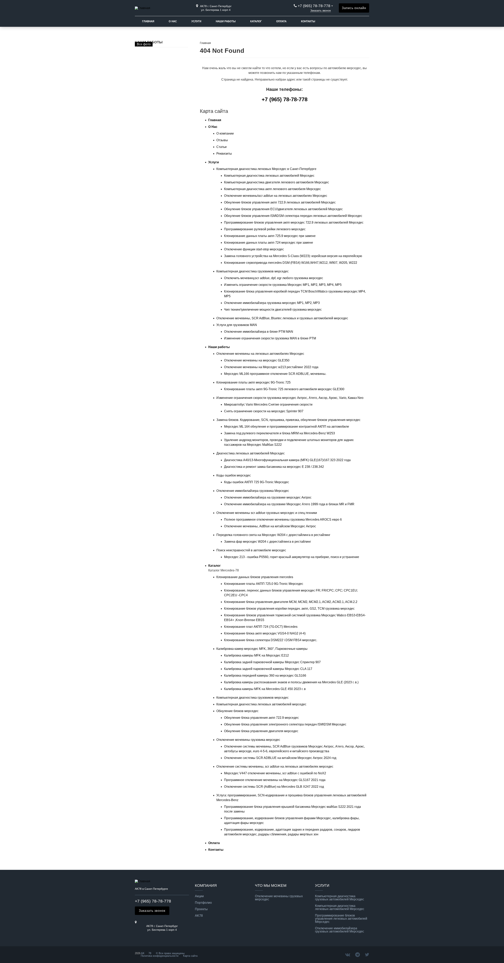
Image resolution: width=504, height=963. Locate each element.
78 (149, 953)
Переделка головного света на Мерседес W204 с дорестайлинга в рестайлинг (273, 535)
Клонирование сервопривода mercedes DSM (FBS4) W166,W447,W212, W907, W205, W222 (290, 262)
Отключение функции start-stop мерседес (254, 249)
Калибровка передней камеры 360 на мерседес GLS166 (265, 675)
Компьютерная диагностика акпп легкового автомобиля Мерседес (272, 189)
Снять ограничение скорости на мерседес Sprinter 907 (263, 411)
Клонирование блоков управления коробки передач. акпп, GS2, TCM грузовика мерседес (289, 608)
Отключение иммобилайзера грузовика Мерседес (252, 490)
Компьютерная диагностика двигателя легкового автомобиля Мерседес (276, 182)
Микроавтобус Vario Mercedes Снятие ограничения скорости (268, 404)
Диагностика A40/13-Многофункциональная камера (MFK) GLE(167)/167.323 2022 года (287, 460)
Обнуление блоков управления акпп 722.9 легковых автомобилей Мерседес (280, 202)
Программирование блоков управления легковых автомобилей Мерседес (341, 918)
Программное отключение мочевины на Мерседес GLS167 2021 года (274, 780)
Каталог (256, 21)
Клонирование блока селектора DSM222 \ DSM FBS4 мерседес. (270, 640)
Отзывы (222, 140)
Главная (148, 21)
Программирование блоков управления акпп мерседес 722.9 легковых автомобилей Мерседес (293, 222)
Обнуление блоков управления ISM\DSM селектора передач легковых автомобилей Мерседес (293, 215)
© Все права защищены (169, 953)
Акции (199, 896)
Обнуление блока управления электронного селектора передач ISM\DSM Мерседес (285, 724)
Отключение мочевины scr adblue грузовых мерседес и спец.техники (266, 512)
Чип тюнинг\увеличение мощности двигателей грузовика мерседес (273, 309)
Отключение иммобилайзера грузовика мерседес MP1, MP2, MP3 (272, 303)
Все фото (144, 44)
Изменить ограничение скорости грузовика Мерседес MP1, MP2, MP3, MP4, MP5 (283, 284)
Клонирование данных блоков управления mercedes (254, 577)
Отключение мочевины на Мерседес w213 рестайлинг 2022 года (271, 367)
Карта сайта (190, 955)
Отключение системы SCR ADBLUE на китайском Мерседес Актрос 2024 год (280, 758)
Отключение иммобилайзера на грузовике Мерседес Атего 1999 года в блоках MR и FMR (289, 504)
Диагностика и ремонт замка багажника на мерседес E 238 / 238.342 (274, 466)
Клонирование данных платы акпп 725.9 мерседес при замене (270, 236)
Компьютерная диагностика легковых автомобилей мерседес (261, 704)
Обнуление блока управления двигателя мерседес (261, 731)
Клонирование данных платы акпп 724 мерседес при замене (268, 242)
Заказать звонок (320, 10)
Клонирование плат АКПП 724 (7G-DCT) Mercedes (260, 626)
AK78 (199, 915)
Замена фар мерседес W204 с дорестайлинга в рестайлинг (267, 541)
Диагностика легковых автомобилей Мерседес (250, 453)
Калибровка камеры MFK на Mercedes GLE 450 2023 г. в (265, 689)
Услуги (196, 21)
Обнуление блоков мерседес (237, 711)
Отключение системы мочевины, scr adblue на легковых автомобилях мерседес (274, 766)
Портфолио (203, 902)
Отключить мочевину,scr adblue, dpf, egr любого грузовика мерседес (273, 278)
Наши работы (226, 21)
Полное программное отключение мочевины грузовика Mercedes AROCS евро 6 (283, 519)
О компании (225, 133)
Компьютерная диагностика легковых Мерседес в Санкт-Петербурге (266, 169)
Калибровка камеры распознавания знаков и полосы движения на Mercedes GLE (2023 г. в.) (291, 682)
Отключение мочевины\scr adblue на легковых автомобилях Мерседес (275, 195)
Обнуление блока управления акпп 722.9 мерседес (261, 717)
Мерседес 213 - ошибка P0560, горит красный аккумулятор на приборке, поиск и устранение (291, 557)
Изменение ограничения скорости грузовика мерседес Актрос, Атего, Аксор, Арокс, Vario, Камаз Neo (289, 397)
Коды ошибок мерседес (233, 475)
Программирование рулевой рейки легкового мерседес (265, 229)
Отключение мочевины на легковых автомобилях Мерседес (260, 353)
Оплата (281, 21)
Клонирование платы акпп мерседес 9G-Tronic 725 (253, 382)
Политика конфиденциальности (159, 955)
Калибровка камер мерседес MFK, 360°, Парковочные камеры (262, 648)
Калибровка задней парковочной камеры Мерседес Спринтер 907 (272, 662)
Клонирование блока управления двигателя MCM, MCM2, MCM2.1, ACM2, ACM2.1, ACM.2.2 (290, 602)
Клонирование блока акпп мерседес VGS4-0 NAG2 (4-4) (265, 633)
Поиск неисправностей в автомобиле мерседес (251, 550)
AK (143, 953)
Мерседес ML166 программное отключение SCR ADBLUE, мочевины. (275, 373)
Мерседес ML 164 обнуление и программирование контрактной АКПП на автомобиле (286, 426)
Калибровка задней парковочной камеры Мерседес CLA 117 (268, 668)
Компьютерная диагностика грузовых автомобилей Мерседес (339, 898)
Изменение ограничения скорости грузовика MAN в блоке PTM (270, 338)
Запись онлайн (354, 8)
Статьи (221, 147)
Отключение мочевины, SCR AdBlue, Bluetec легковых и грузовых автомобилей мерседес (282, 318)
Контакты (308, 21)
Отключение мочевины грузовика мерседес (248, 739)
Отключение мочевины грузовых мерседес (279, 898)
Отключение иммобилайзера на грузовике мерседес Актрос (267, 497)
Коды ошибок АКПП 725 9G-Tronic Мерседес (256, 482)
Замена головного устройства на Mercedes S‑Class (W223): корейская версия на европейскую (293, 256)
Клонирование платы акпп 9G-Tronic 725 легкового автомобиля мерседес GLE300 (284, 389)
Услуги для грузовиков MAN (236, 325)
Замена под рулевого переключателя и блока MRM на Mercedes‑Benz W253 (279, 433)
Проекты (201, 909)
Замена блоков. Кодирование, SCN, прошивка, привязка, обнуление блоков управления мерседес (288, 420)
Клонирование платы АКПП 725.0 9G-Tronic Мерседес (263, 583)
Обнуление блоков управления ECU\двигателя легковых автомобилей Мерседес (283, 209)
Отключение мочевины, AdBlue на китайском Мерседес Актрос (270, 526)
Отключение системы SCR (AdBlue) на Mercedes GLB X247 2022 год (274, 786)
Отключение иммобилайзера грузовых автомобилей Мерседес (339, 930)
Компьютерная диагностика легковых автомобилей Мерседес (269, 175)
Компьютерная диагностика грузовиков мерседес (252, 271)
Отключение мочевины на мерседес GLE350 (256, 360)
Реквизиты (224, 153)
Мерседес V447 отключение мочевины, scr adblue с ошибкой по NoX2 (275, 773)
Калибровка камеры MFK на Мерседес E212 (256, 655)
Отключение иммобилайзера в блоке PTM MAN (258, 331)
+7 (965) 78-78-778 (314, 6)
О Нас (173, 21)
